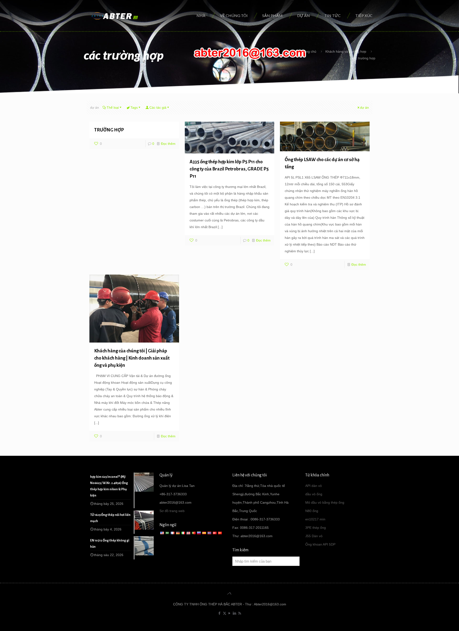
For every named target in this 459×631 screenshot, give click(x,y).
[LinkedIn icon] (234, 613)
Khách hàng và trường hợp (345, 51)
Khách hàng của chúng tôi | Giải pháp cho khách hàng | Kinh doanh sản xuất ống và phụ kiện (131, 358)
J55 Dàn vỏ (313, 536)
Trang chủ (308, 51)
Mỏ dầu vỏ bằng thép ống (324, 502)
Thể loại (113, 107)
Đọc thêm (168, 144)
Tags (134, 107)
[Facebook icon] (219, 613)
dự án (364, 107)
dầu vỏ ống (313, 494)
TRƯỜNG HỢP (109, 129)
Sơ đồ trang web (172, 511)
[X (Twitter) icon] (224, 613)
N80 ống (311, 511)
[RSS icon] (239, 613)
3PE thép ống (315, 528)
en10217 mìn (315, 519)
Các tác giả (157, 107)
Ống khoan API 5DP (320, 544)
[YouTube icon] (229, 613)
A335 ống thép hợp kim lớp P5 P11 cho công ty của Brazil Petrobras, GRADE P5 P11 (229, 169)
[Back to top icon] (229, 593)
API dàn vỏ (313, 486)
